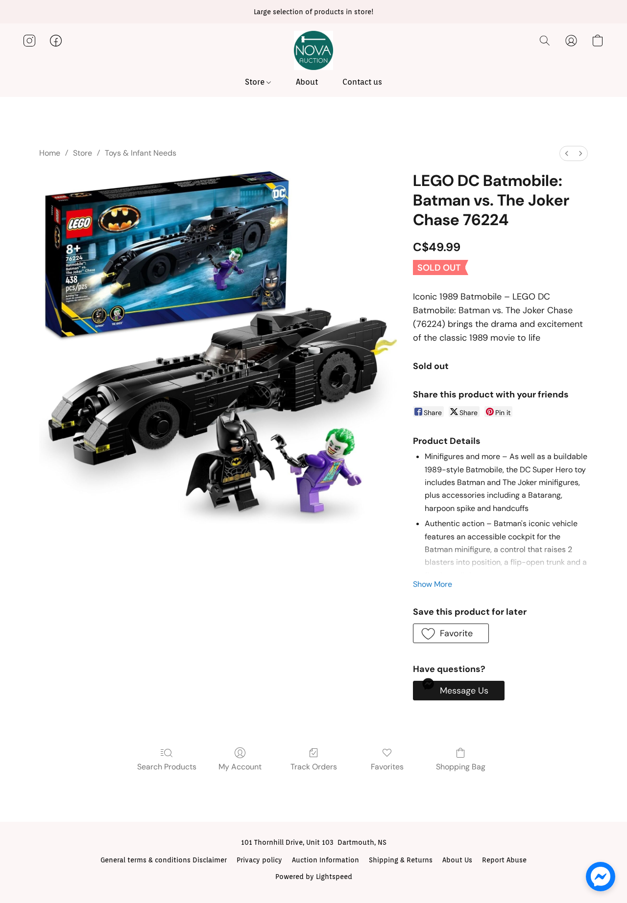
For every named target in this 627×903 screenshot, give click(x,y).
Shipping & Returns (401, 860)
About (307, 82)
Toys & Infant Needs (140, 153)
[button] (313, 50)
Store (255, 82)
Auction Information (325, 860)
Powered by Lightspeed (313, 876)
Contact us (362, 82)
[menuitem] (567, 153)
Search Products (166, 767)
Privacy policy (259, 860)
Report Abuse (504, 860)
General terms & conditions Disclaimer (163, 860)
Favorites (387, 767)
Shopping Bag (460, 767)
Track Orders (313, 767)
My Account (240, 767)
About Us (457, 860)
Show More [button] (432, 584)
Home (49, 153)
